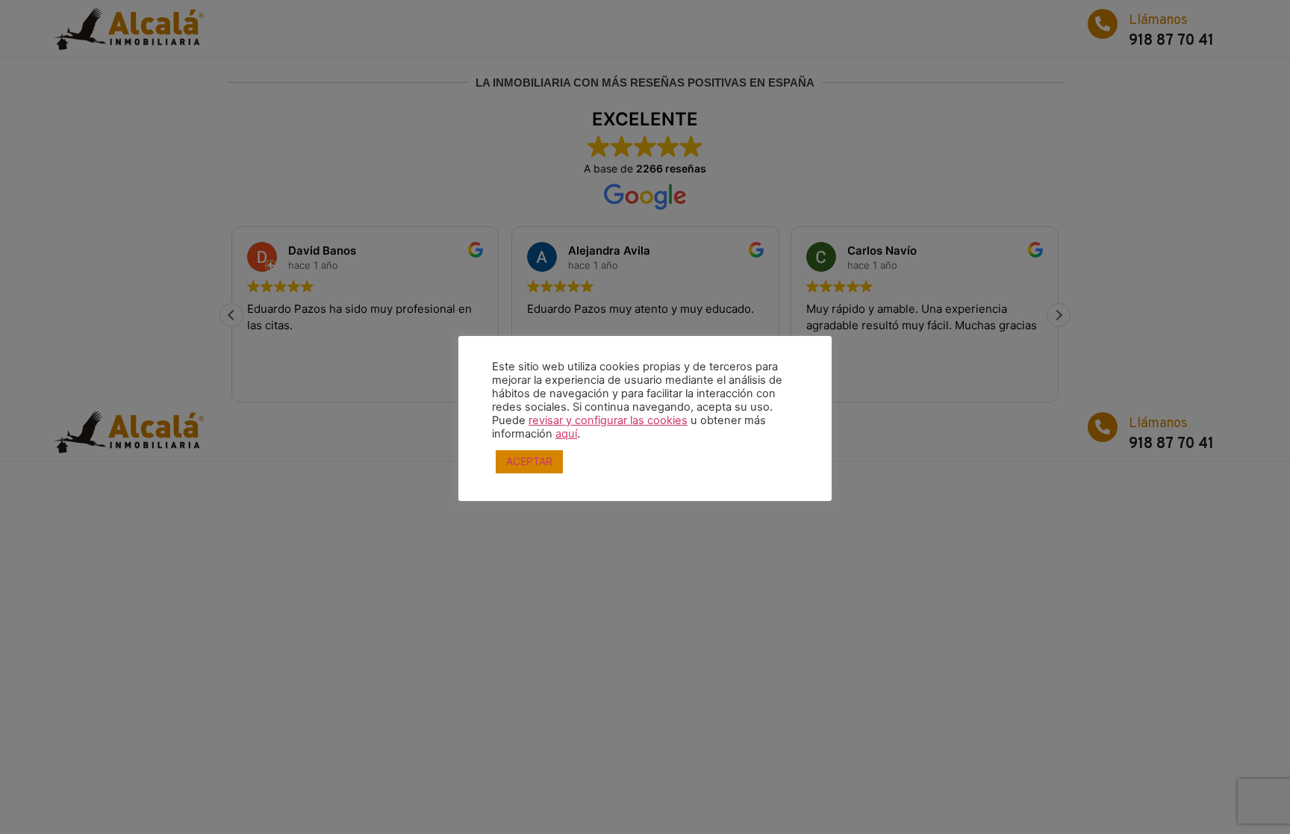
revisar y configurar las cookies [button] (608, 420)
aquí (566, 434)
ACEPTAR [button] (529, 461)
